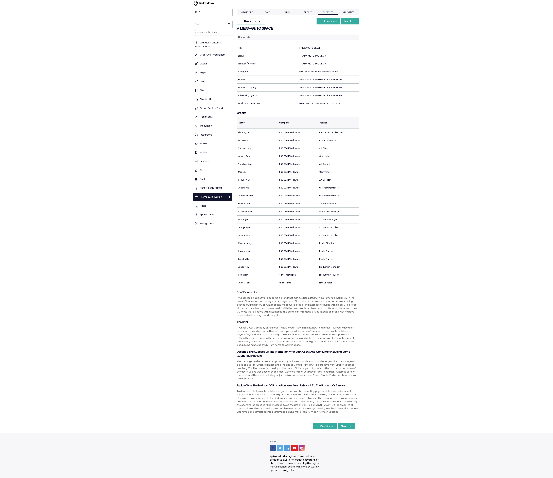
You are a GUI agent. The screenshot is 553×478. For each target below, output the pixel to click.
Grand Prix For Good (211, 108)
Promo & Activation (211, 197)
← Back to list (251, 21)
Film (202, 90)
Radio (203, 205)
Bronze (308, 12)
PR (201, 170)
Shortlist (328, 12)
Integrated (206, 134)
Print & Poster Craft (211, 188)
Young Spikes (207, 223)
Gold (267, 12)
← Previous (328, 21)
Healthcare (206, 117)
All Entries (348, 12)
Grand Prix (247, 12)
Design (204, 63)
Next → (349, 21)
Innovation (206, 125)
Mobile (203, 152)
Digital (203, 72)
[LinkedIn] (287, 448)
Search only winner (207, 32)
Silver (288, 12)
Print (202, 179)
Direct (203, 81)
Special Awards (208, 214)
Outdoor (204, 161)
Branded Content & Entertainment (208, 44)
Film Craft (205, 99)
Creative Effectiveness (213, 55)
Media (203, 143)
